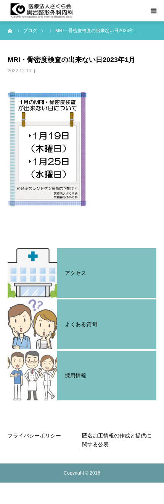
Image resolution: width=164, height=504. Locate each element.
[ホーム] (10, 30)
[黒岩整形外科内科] (42, 11)
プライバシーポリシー (34, 435)
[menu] (153, 10)
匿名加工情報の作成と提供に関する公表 (116, 440)
